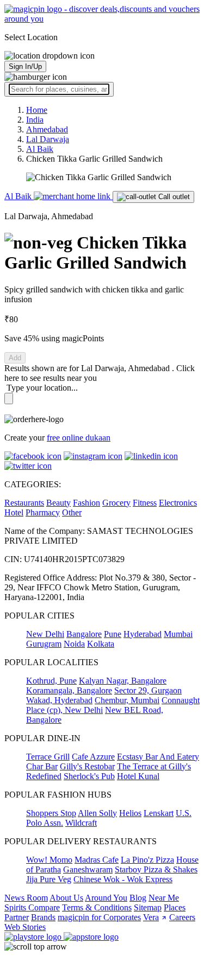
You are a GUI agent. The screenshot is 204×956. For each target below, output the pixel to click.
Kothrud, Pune (51, 680)
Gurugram (43, 643)
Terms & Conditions (97, 907)
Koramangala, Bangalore (69, 690)
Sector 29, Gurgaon (148, 690)
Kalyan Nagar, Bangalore (122, 680)
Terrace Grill (48, 756)
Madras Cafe (97, 859)
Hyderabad (142, 634)
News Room (26, 897)
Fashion (86, 502)
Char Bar (42, 766)
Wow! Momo (49, 859)
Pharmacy (43, 512)
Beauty (58, 502)
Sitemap (148, 907)
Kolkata (100, 643)
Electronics (178, 502)
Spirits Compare (32, 907)
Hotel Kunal (138, 776)
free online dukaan (78, 437)
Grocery (116, 502)
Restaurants (24, 502)
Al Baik (19, 196)
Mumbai (178, 634)
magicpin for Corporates (99, 917)
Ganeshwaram (88, 869)
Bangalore (84, 634)
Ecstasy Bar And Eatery (158, 756)
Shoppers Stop (51, 813)
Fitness (145, 502)
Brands (43, 917)
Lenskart (159, 813)
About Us (66, 897)
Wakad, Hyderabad (59, 700)
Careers (182, 917)
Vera (151, 917)
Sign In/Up (25, 66)
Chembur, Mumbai (127, 700)
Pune (112, 634)
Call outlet (173, 197)
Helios (130, 813)
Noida (74, 643)
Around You (106, 897)
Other (72, 512)
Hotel (13, 512)
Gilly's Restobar (87, 766)
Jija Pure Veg (48, 879)
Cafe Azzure (93, 756)
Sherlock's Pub (89, 776)
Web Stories (25, 927)
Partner (16, 917)
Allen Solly (97, 813)
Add (15, 358)
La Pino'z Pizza (147, 859)
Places (175, 907)
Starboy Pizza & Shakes (156, 869)
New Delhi (45, 634)
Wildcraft (81, 822)
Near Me (164, 897)
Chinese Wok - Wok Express (122, 879)
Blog (137, 897)
